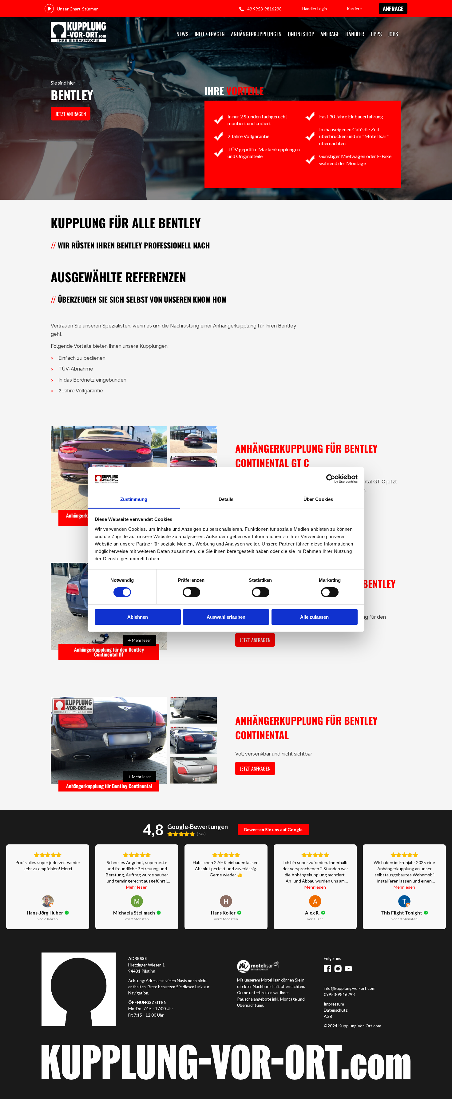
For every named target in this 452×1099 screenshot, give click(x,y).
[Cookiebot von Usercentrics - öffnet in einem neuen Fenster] (331, 478)
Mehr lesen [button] (137, 887)
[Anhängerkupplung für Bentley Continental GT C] (193, 439)
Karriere (354, 8)
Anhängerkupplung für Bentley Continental (109, 786)
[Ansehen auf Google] (48, 901)
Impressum (334, 1004)
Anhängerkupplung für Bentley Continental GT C (306, 455)
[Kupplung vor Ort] (78, 32)
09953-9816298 (339, 994)
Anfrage (393, 9)
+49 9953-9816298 (263, 8)
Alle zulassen (314, 617)
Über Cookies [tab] (318, 499)
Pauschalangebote (254, 999)
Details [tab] (226, 499)
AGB (328, 1016)
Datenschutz (335, 1010)
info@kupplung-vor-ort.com (349, 988)
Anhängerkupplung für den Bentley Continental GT (109, 652)
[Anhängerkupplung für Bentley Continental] (109, 740)
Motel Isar (270, 980)
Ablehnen (137, 617)
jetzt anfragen (70, 113)
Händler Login (314, 8)
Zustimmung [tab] (134, 499)
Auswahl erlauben (226, 617)
